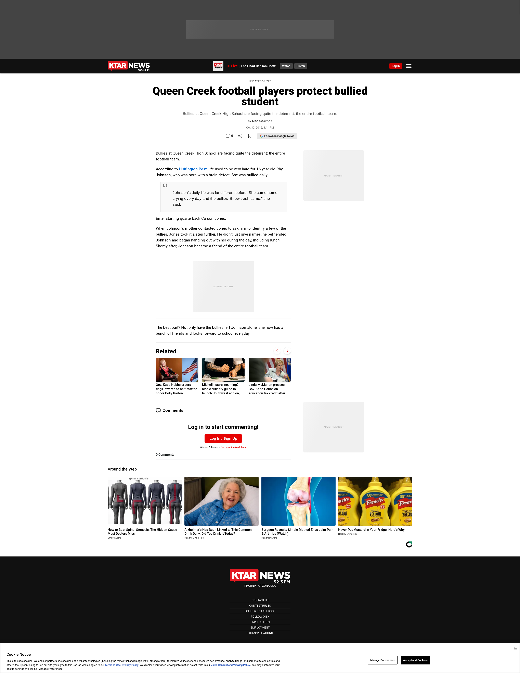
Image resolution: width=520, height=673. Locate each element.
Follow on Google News (279, 136)
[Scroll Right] (287, 350)
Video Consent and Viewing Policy (230, 665)
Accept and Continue (415, 660)
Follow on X (260, 616)
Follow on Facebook (260, 611)
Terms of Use (113, 665)
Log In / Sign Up (223, 438)
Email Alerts (260, 622)
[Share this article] (240, 136)
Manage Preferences (382, 660)
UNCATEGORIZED (260, 81)
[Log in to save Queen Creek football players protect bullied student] (249, 136)
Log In (396, 66)
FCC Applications (260, 633)
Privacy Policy (130, 665)
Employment (260, 627)
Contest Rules (260, 605)
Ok (515, 648)
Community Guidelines (234, 447)
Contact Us (260, 600)
